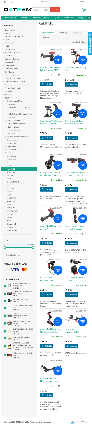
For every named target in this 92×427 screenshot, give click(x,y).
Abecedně (45, 37)
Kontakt (43, 2)
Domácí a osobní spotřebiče (16, 85)
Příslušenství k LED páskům (20, 114)
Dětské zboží (10, 49)
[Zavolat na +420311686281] (7, 2)
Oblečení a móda (11, 68)
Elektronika (9, 43)
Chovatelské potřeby (13, 88)
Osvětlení (11, 104)
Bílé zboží (9, 56)
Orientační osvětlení (17, 120)
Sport (7, 39)
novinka (8, 94)
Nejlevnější (64, 32)
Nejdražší (77, 32)
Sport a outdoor (11, 30)
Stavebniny (9, 72)
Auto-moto (9, 62)
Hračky (8, 33)
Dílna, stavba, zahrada (14, 78)
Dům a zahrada (11, 65)
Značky (8, 153)
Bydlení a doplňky (12, 59)
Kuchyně (11, 133)
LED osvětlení (14, 117)
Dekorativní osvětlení (17, 123)
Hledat (55, 10)
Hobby (7, 46)
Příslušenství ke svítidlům (19, 107)
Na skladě (14, 255)
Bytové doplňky (14, 127)
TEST (7, 98)
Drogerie (8, 91)
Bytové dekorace (14, 130)
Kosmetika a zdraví (12, 52)
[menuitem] (9, 18)
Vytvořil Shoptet (81, 422)
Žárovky (12, 111)
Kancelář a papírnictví (14, 36)
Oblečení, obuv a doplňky (15, 81)
